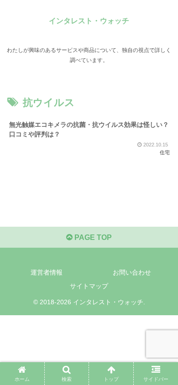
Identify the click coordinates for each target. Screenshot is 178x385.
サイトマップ (89, 286)
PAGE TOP (92, 237)
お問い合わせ (132, 272)
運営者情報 (47, 272)
